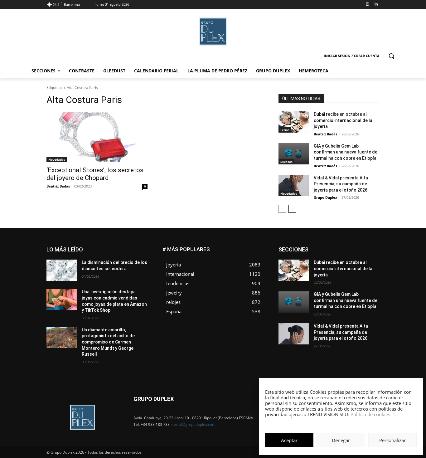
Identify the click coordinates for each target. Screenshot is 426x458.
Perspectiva (369, 270)
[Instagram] (367, 4)
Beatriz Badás (58, 186)
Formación (370, 256)
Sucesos (286, 161)
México (337, 266)
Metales (316, 266)
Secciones (338, 275)
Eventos (372, 252)
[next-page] (292, 209)
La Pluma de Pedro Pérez (357, 261)
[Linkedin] (376, 4)
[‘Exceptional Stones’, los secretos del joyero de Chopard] (97, 137)
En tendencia (319, 252)
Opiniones (342, 270)
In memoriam (316, 261)
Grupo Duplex (325, 197)
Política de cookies (370, 414)
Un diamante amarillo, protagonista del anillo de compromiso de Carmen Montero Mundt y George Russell (108, 342)
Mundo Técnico (365, 266)
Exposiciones (322, 256)
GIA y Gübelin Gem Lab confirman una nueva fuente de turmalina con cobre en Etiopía (345, 152)
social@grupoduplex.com (193, 424)
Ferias (284, 130)
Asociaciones (317, 247)
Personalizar (392, 440)
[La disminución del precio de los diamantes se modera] (61, 270)
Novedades (56, 159)
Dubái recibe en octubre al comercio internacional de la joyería (343, 120)
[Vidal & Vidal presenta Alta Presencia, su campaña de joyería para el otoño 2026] (293, 185)
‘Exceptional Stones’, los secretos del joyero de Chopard (94, 174)
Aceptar (289, 440)
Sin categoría (368, 275)
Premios (314, 275)
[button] (391, 55)
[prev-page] (282, 209)
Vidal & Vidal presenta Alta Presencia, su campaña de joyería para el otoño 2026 (341, 183)
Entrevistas (348, 252)
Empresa (372, 247)
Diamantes (346, 247)
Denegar (341, 440)
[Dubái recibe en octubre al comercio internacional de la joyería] (293, 122)
